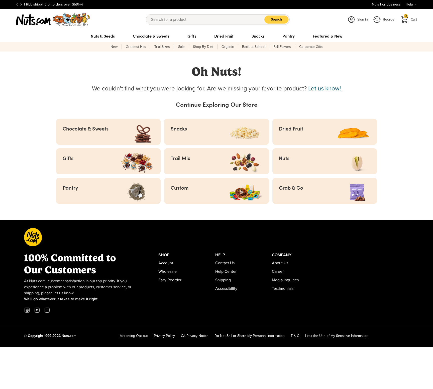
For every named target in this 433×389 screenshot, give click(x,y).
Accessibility (226, 289)
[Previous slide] (17, 5)
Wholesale (167, 272)
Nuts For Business (386, 4)
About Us (280, 263)
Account (165, 263)
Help (409, 4)
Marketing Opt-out (134, 336)
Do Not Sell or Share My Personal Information (249, 336)
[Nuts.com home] (53, 20)
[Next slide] (21, 5)
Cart (411, 18)
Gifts (191, 36)
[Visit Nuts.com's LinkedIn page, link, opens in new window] (47, 310)
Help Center (226, 272)
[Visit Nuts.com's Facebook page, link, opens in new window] (27, 310)
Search (276, 19)
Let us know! (324, 89)
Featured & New (327, 36)
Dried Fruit (224, 36)
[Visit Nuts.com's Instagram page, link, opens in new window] (37, 310)
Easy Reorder (169, 280)
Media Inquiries (285, 280)
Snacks (258, 36)
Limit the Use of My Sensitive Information (336, 336)
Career (278, 272)
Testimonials (282, 289)
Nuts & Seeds (103, 36)
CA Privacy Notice (194, 336)
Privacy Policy (164, 336)
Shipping (223, 280)
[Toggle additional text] (81, 5)
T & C (295, 336)
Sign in (362, 19)
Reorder (389, 19)
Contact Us (225, 263)
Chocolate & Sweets (151, 36)
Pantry (288, 36)
